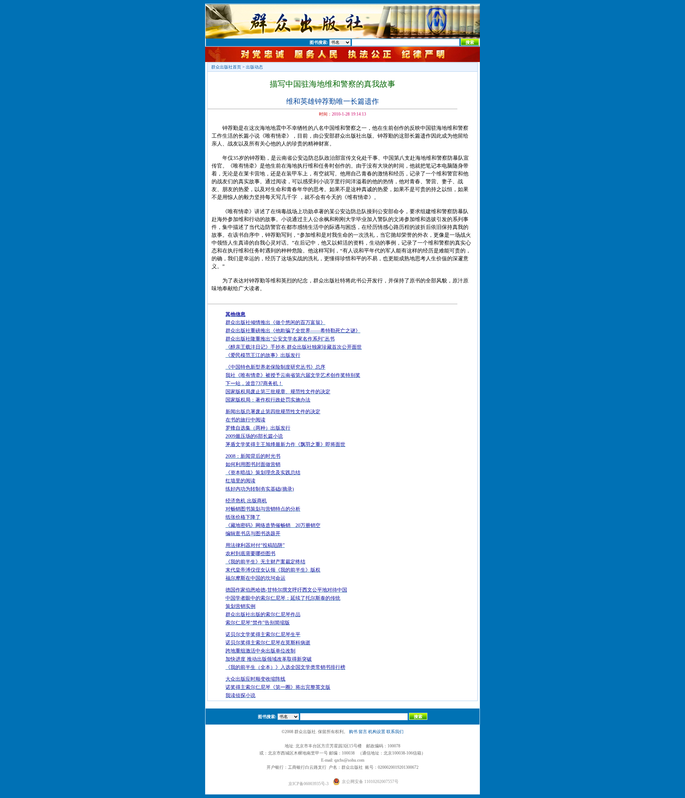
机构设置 (376, 731)
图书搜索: (319, 42)
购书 (353, 731)
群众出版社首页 (226, 67)
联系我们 (395, 731)
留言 (363, 731)
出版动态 (254, 67)
